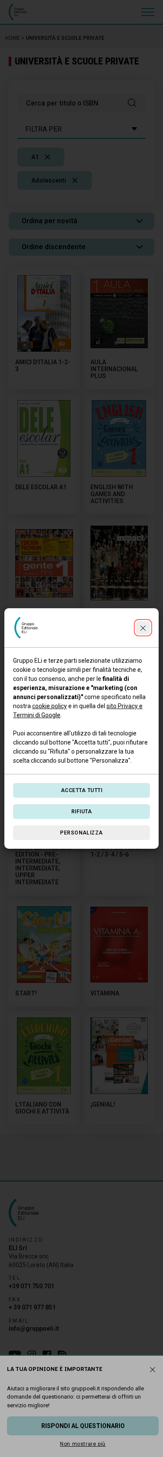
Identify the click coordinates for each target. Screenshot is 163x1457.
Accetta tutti (81, 790)
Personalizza (81, 833)
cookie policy (49, 706)
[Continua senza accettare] (143, 627)
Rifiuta (81, 812)
